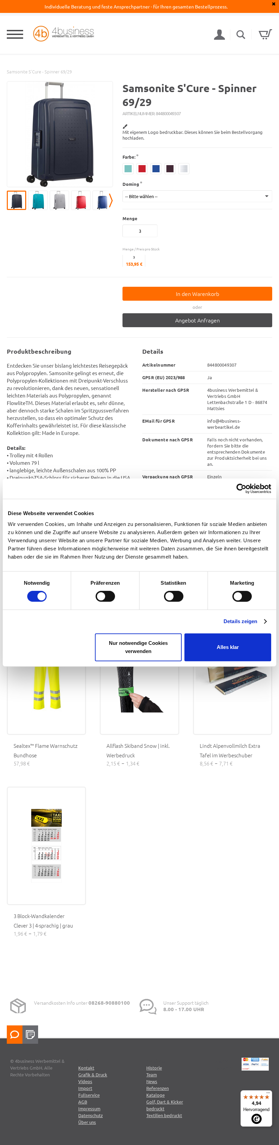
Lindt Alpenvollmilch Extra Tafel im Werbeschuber (230, 750)
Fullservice (89, 1095)
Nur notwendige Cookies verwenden (138, 647)
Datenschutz (90, 1115)
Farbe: (128, 157)
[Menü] (268, 1094)
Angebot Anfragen (197, 320)
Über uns (87, 1122)
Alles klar (228, 647)
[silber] (184, 168)
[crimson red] (142, 168)
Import (85, 1088)
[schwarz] (170, 168)
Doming (130, 184)
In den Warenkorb (197, 293)
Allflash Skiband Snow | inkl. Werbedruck (138, 750)
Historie (154, 1068)
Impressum (89, 1108)
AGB (82, 1102)
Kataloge (155, 1095)
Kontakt (86, 1068)
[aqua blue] (128, 168)
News (151, 1081)
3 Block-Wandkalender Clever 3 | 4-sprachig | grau (43, 920)
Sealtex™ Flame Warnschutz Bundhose (46, 750)
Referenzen (157, 1088)
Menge (129, 218)
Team (151, 1074)
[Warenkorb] (265, 34)
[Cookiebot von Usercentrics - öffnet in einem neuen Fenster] (241, 488)
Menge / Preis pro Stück (141, 248)
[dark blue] (156, 168)
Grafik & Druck (92, 1074)
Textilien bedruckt (164, 1115)
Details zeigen (240, 621)
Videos (85, 1081)
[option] (60, 134)
